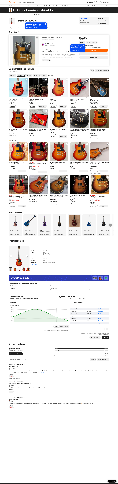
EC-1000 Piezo (27, 229)
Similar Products (19, 28)
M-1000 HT (56, 229)
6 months (57, 326)
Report (11, 376)
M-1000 (11, 229)
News (84, 5)
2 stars (56, 353)
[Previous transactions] (105, 329)
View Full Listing (46, 60)
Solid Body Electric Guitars (49, 262)
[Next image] (37, 50)
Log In (108, 2)
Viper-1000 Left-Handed (103, 229)
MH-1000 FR (86, 229)
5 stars (56, 348)
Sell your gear (90, 2)
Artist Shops (94, 5)
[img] (60, 43)
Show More (33, 264)
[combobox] (28, 288)
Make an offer (93, 57)
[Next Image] (27, 256)
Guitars (19, 5)
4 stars (56, 350)
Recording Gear (45, 5)
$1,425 (99, 323)
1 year (61, 326)
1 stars (55, 355)
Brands (80, 5)
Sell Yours (105, 337)
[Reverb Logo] (12, 2)
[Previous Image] (11, 256)
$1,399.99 (100, 311)
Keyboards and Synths (36, 5)
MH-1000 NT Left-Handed (43, 230)
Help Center (106, 5)
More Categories (65, 5)
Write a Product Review (15, 353)
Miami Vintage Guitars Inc (51, 43)
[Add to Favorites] (36, 21)
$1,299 (99, 313)
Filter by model (13, 285)
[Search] (81, 2)
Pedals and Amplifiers (26, 5)
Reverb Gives (100, 5)
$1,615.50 (100, 320)
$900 (99, 316)
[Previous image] (12, 50)
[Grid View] (91, 71)
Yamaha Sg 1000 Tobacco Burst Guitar (52, 37)
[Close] (83, 46)
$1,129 (99, 318)
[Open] (48, 288)
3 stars (56, 352)
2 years (66, 326)
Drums (50, 5)
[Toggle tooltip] (18, 32)
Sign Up (104, 2)
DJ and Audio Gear (57, 5)
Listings (10, 28)
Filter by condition (54, 285)
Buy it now (94, 50)
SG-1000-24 (71, 229)
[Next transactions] (107, 329)
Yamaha (44, 247)
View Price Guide (95, 337)
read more (42, 372)
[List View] (93, 71)
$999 (99, 308)
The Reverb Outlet (12, 5)
